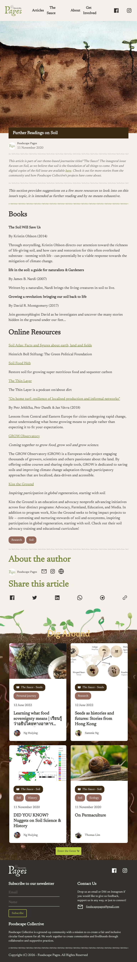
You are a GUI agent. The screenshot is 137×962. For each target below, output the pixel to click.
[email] (44, 572)
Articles (38, 10)
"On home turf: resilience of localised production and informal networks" (64, 399)
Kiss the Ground (21, 484)
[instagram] (52, 572)
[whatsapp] (80, 598)
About (75, 10)
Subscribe (18, 913)
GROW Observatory (24, 436)
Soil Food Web (20, 363)
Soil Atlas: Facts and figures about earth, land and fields (50, 345)
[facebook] (12, 598)
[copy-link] (125, 598)
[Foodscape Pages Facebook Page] (116, 10)
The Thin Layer (20, 381)
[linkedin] (57, 598)
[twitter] (34, 598)
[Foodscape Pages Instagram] (129, 10)
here (68, 170)
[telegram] (102, 598)
